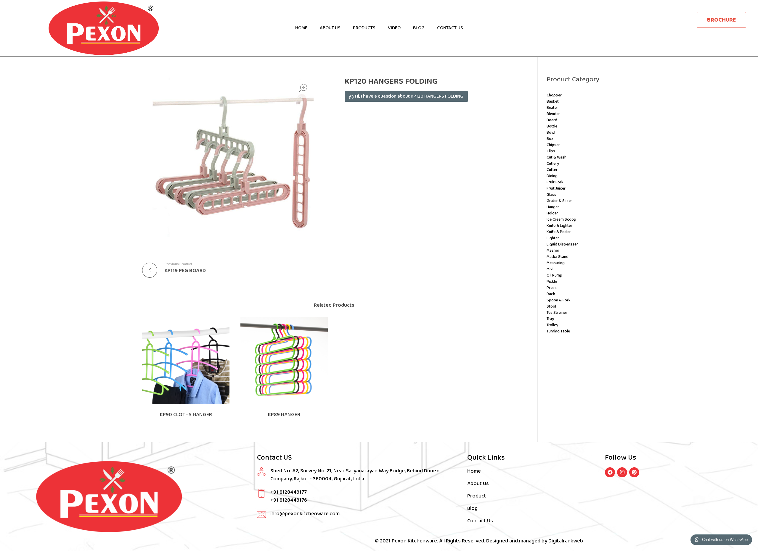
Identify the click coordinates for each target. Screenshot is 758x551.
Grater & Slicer (559, 201)
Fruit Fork (555, 182)
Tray (550, 319)
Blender (553, 114)
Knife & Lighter (559, 225)
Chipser (553, 145)
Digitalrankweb (565, 541)
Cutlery (553, 163)
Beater (552, 107)
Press (552, 288)
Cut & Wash (556, 157)
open (303, 87)
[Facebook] (610, 472)
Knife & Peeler (559, 232)
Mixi (550, 269)
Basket (553, 101)
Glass (551, 194)
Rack (551, 294)
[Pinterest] (634, 472)
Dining (552, 176)
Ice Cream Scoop (561, 219)
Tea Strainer (557, 312)
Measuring (556, 263)
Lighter (553, 238)
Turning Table (558, 331)
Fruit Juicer (556, 188)
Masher (553, 250)
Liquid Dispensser (562, 244)
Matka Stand (557, 256)
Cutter (552, 170)
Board (552, 120)
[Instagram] (622, 472)
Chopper (554, 95)
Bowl (551, 132)
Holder (552, 213)
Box (550, 138)
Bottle (552, 126)
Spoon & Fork (559, 300)
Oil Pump (554, 275)
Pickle (552, 281)
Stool (551, 306)
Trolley (552, 325)
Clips (551, 151)
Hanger (553, 207)
